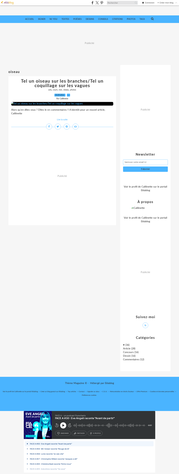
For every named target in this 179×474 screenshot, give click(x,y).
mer (60, 90)
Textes (65, 19)
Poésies (77, 19)
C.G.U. (105, 391)
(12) (133, 359)
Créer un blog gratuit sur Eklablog (53, 391)
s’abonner (65, 433)
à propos (97, 433)
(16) (131, 352)
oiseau (66, 90)
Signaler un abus (93, 391)
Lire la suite (62, 120)
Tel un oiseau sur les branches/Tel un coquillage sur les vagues (62, 83)
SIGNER (41, 19)
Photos (131, 19)
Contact (82, 391)
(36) (126, 345)
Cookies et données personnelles (162, 391)
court (55, 90)
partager (81, 433)
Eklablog (109, 383)
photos (73, 90)
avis (50, 90)
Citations (117, 19)
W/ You (53, 19)
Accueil (29, 19)
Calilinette (147, 187)
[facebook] (92, 2)
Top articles (72, 391)
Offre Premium (141, 391)
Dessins (90, 19)
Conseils (103, 19)
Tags (142, 19)
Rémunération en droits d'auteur (122, 391)
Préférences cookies (89, 395)
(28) (129, 348)
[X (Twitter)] (97, 2)
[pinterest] (101, 2)
